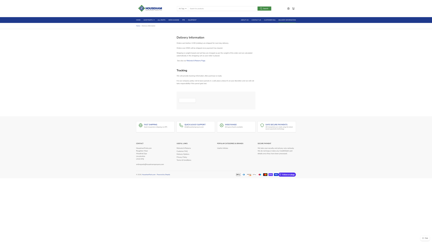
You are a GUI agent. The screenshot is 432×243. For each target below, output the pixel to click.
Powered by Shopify (163, 175)
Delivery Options (183, 154)
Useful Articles (222, 148)
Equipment (192, 20)
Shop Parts (148, 20)
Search (265, 8)
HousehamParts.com (148, 175)
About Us (245, 20)
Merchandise (173, 20)
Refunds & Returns (184, 148)
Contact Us (256, 20)
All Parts (161, 20)
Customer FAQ (269, 20)
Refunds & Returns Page (196, 61)
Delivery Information (287, 20)
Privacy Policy (182, 157)
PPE (183, 20)
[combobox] (229, 8)
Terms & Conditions (184, 160)
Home (138, 20)
